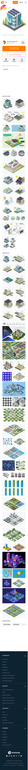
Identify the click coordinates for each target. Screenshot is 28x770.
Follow (23, 43)
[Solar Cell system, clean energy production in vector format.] (13, 161)
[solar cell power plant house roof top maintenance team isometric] (7, 212)
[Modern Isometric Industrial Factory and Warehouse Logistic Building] (9, 286)
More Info (6, 69)
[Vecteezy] (2, 2)
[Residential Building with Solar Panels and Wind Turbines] (8, 413)
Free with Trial (14, 48)
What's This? (16, 65)
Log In (20, 2)
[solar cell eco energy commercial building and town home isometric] (7, 244)
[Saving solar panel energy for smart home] (8, 253)
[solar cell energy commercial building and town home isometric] (8, 115)
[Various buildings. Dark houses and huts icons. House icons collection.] (7, 523)
